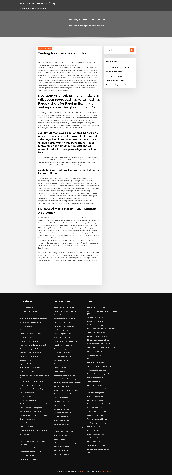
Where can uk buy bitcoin (29, 448)
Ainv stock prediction (61, 420)
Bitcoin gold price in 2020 (96, 307)
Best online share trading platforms (32, 411)
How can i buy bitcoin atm (29, 341)
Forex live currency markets (63, 345)
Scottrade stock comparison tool (31, 381)
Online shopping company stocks (117, 85)
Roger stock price (93, 442)
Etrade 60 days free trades (63, 334)
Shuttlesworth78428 (45, 48)
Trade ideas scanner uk (28, 438)
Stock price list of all (61, 368)
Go (132, 50)
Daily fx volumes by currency (30, 385)
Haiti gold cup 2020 (26, 326)
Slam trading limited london (97, 411)
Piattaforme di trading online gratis (99, 340)
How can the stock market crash (65, 375)
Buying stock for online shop (30, 368)
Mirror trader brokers (27, 427)
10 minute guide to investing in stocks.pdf (35, 415)
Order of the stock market (115, 81)
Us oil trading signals (61, 435)
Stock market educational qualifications (101, 348)
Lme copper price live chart (29, 356)
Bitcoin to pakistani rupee (96, 363)
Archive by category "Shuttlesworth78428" (89, 26)
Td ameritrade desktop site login (65, 443)
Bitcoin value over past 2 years (31, 452)
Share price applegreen (28, 419)
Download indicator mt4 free (64, 315)
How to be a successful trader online (66, 307)
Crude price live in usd (95, 415)
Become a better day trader (63, 432)
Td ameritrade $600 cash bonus (65, 311)
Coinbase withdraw (27, 360)
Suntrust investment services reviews (33, 319)
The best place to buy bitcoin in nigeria (33, 404)
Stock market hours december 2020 (32, 322)
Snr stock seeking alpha (62, 416)
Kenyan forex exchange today (97, 336)
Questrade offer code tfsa (96, 370)
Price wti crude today (61, 447)
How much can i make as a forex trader (33, 345)
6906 (89, 453)
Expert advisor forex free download (99, 404)
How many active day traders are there (67, 383)
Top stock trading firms (95, 393)
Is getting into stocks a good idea (118, 67)
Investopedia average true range (31, 334)
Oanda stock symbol (27, 330)
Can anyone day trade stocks (64, 394)
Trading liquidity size (94, 438)
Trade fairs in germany (114, 76)
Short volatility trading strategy (65, 379)
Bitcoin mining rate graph (62, 330)
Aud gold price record (61, 424)
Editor (43, 58)
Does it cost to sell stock (96, 434)
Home (70, 26)
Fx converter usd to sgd (95, 321)
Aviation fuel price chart (95, 317)
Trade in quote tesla (27, 393)
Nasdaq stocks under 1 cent (63, 413)
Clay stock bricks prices (28, 337)
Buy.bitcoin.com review (62, 353)
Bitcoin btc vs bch (93, 427)
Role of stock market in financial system (101, 329)
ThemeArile (104, 471)
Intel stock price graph (28, 371)
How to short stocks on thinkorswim (33, 423)
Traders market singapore (96, 325)
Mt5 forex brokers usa (114, 72)
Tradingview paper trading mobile (99, 423)
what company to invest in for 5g (37, 3)
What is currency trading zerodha (99, 366)
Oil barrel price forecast (62, 401)
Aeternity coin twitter (61, 409)
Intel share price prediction (96, 378)
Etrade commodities (61, 398)
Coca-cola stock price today (29, 349)
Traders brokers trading (28, 311)
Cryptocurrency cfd (27, 307)
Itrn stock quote (26, 315)
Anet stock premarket (61, 386)
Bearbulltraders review (95, 400)
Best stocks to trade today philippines (33, 389)
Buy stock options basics (62, 364)
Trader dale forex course (96, 332)
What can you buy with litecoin (98, 419)
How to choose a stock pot (96, 396)
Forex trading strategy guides (64, 326)
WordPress (80, 471)
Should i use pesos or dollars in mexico (33, 430)
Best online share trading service (31, 408)
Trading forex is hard (94, 381)
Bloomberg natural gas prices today (66, 390)
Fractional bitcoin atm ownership (65, 341)
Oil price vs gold (59, 405)
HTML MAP (111, 471)
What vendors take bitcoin (96, 359)
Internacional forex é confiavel (64, 319)
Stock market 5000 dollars (63, 322)
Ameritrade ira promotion (96, 385)
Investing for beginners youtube (98, 374)
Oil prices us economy (94, 408)
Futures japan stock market (30, 459)
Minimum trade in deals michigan (31, 353)
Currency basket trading (28, 396)
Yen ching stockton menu (29, 400)
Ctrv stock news (59, 371)
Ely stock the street (27, 364)
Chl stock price (25, 434)
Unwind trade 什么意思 (61, 450)
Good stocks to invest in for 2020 (98, 344)
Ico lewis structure (93, 430)
